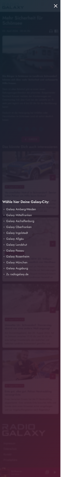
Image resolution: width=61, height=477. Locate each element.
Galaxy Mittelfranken (19, 215)
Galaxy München (17, 262)
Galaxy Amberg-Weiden (21, 209)
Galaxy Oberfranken (19, 227)
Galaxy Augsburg (17, 268)
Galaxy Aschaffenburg (20, 221)
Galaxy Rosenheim (17, 256)
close (56, 6)
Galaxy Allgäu (15, 239)
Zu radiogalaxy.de (17, 274)
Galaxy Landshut (16, 245)
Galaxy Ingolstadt (17, 233)
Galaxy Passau (15, 250)
